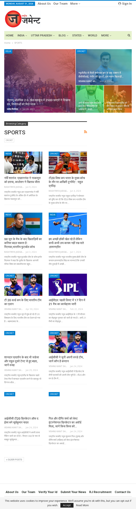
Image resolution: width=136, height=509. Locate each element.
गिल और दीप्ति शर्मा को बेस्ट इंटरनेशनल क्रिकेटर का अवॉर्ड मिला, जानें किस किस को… (65, 422)
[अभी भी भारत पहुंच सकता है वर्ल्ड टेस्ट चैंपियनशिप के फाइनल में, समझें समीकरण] (89, 99)
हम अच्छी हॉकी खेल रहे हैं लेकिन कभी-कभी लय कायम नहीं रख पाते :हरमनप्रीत (66, 243)
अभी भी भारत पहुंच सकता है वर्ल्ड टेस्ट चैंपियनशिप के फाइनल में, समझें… (89, 106)
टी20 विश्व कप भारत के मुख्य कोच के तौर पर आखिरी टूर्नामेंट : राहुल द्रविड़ (67, 182)
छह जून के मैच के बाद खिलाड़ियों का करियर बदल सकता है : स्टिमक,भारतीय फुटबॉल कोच (23, 243)
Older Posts (14, 459)
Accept (67, 505)
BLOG (62, 35)
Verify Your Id (47, 492)
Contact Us (123, 492)
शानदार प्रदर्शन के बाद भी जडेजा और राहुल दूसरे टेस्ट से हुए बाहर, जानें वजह (21, 361)
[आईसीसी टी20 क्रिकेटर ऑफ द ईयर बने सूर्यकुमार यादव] (23, 403)
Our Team (60, 4)
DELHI (8, 51)
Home (9, 35)
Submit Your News (73, 492)
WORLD (92, 35)
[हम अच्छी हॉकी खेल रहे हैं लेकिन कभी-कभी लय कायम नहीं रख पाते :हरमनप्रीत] (68, 224)
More (74, 4)
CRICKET (81, 51)
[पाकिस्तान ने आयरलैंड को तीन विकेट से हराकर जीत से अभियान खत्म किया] (118, 99)
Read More (82, 505)
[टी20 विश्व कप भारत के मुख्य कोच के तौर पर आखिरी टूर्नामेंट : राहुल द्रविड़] (68, 163)
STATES (76, 35)
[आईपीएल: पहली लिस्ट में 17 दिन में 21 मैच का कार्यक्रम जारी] (68, 285)
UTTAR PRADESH (41, 35)
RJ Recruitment (100, 492)
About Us (44, 4)
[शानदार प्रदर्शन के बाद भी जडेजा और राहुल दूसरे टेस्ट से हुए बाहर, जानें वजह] (23, 342)
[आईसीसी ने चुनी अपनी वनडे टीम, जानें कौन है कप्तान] (68, 342)
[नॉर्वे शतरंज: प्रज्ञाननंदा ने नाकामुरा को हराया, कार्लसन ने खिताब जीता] (23, 163)
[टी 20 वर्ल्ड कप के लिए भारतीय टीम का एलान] (23, 285)
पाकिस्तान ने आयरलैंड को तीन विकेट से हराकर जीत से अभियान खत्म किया (118, 106)
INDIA (21, 35)
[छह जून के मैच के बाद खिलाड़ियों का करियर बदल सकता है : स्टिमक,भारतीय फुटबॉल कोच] (23, 224)
